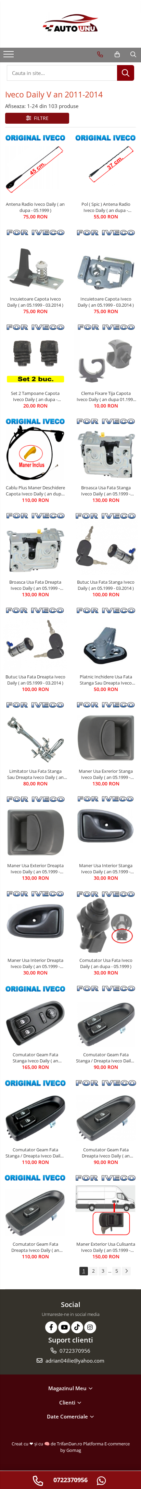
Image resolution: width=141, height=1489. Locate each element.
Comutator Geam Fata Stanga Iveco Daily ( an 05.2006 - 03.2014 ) (35, 1057)
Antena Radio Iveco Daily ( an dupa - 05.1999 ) (35, 207)
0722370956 (74, 1350)
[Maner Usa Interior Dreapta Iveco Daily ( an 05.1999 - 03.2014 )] (35, 922)
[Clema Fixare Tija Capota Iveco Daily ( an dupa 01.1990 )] (106, 355)
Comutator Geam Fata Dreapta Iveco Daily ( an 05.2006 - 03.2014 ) (106, 1153)
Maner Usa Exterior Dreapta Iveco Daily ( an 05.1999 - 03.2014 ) (35, 868)
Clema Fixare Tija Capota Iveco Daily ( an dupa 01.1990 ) (106, 396)
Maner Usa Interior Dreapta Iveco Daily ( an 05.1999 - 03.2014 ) (35, 963)
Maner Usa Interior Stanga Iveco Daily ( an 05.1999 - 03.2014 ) (105, 868)
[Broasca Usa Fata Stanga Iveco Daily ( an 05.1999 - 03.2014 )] (106, 449)
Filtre (40, 118)
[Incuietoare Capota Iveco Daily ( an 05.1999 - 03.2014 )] (35, 260)
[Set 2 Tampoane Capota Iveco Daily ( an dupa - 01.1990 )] (35, 355)
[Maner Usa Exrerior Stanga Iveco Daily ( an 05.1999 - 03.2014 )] (106, 733)
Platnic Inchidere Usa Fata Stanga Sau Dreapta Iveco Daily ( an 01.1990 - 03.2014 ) (106, 680)
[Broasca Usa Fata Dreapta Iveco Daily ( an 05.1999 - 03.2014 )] (35, 543)
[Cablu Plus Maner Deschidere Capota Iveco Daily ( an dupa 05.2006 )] (35, 449)
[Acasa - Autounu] (70, 24)
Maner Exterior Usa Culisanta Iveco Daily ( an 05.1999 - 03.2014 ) (105, 1247)
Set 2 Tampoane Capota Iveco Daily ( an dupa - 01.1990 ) (35, 396)
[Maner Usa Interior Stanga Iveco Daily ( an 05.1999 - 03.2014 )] (106, 827)
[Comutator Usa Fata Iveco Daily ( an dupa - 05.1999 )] (106, 922)
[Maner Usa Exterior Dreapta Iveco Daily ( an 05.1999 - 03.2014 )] (35, 827)
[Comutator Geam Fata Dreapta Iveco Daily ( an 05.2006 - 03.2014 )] (106, 1111)
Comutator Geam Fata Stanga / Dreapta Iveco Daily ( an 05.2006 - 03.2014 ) (106, 1057)
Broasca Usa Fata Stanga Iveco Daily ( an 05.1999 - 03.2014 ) (106, 491)
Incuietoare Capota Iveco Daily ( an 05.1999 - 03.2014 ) (35, 302)
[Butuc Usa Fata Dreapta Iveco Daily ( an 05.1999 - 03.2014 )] (35, 638)
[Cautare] (125, 73)
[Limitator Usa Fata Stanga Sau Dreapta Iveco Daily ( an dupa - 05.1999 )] (35, 732)
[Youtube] (64, 1327)
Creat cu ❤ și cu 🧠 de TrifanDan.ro (47, 1444)
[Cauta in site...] (133, 54)
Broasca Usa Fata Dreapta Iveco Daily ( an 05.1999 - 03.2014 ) (35, 585)
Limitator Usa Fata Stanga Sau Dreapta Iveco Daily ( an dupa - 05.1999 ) (35, 774)
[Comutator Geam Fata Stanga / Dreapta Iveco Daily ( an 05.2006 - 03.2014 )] (106, 1016)
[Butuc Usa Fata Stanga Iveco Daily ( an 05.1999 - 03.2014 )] (106, 543)
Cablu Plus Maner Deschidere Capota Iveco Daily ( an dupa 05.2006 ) (35, 491)
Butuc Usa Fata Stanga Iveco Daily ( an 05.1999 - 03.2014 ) (105, 585)
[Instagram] (90, 1327)
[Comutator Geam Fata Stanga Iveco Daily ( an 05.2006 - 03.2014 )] (35, 1016)
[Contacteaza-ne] (100, 54)
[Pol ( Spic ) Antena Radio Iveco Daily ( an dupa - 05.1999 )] (106, 166)
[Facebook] (51, 1327)
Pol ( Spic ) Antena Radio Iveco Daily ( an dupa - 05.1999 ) (105, 207)
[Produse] (9, 56)
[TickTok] (77, 1327)
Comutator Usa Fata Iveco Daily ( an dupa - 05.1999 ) (105, 963)
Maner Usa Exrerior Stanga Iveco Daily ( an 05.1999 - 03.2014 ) (106, 774)
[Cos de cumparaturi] (117, 54)
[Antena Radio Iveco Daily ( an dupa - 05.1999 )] (35, 166)
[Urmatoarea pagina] (126, 1271)
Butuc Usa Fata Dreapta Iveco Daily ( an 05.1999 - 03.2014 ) (35, 680)
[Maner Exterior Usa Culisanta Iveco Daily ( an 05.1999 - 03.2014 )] (106, 1206)
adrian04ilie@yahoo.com (74, 1360)
